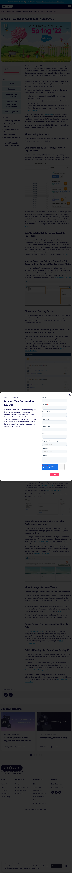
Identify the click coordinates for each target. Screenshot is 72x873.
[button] (70, 395)
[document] (36, 436)
